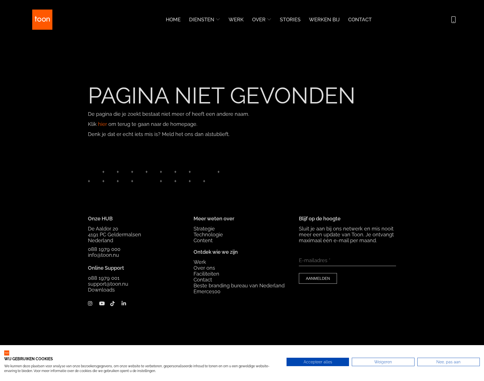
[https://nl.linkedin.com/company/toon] (126, 303)
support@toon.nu (108, 284)
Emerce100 (207, 291)
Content (203, 240)
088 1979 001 (104, 278)
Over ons (204, 268)
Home (173, 19)
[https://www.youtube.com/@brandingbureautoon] (104, 303)
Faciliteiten (206, 274)
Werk (236, 19)
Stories (290, 19)
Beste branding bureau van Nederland (239, 285)
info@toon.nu (103, 255)
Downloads (101, 290)
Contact (360, 19)
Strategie (204, 229)
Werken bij (324, 19)
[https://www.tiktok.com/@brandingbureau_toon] (115, 303)
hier (102, 124)
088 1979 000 (104, 249)
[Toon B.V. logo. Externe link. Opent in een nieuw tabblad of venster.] (6, 352)
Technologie (208, 234)
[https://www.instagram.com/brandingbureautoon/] (93, 303)
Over (259, 19)
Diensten (201, 19)
